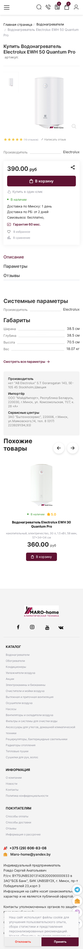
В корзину (44, 181)
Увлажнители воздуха (20, 673)
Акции (10, 679)
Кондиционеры (16, 667)
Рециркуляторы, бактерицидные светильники (36, 739)
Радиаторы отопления (21, 745)
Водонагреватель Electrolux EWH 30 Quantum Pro (41, 524)
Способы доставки (18, 822)
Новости (11, 783)
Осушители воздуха (19, 703)
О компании (14, 777)
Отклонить (23, 941)
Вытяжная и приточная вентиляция (29, 697)
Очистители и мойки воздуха (25, 691)
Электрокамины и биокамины (25, 685)
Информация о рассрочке (23, 834)
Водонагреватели (18, 654)
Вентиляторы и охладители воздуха (29, 715)
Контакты (12, 789)
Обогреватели (15, 660)
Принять (60, 941)
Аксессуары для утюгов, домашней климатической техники (40, 730)
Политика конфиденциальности (27, 795)
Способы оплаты (17, 816)
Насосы (11, 709)
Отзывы (11, 828)
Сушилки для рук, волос (22, 757)
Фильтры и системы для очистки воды (31, 721)
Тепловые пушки (17, 751)
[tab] (41, 257)
